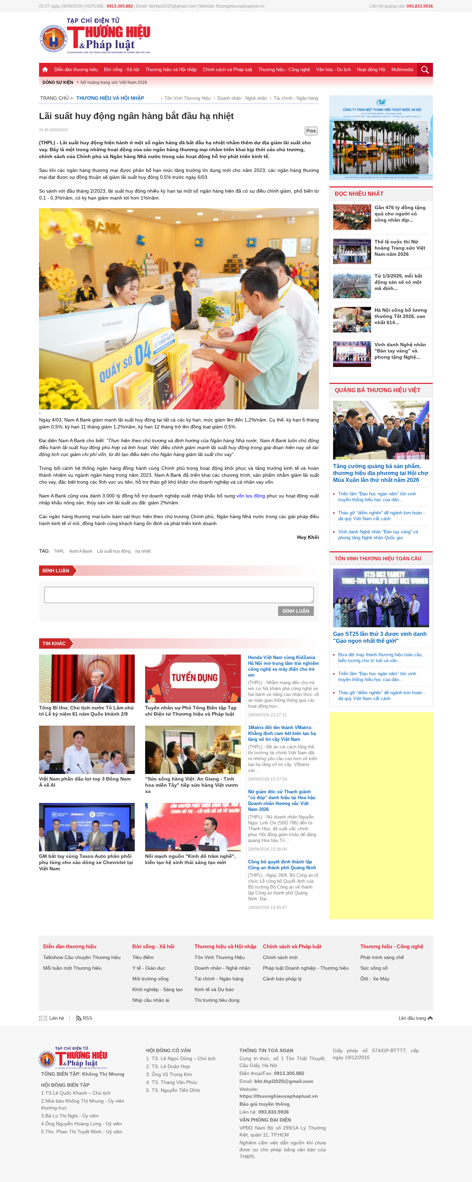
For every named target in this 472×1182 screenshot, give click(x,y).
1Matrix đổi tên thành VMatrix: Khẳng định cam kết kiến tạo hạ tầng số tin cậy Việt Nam (282, 733)
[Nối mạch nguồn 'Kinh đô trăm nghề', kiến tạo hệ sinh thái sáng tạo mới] (193, 827)
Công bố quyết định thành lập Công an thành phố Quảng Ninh (282, 864)
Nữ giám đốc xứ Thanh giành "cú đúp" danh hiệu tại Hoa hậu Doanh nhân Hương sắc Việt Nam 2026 (281, 800)
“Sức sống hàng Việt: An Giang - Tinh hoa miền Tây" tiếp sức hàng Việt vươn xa (191, 785)
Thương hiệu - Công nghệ (284, 69)
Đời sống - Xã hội (121, 69)
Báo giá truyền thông (264, 1104)
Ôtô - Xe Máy (374, 978)
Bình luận (296, 611)
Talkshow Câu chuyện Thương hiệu (82, 957)
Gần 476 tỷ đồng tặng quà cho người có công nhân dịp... (400, 214)
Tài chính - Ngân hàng (296, 98)
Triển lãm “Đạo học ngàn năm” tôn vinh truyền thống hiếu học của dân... (377, 496)
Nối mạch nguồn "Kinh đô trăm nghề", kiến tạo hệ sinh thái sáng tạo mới (190, 859)
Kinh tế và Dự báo (214, 989)
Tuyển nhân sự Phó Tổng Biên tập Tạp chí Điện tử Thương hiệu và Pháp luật (191, 711)
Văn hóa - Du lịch (333, 69)
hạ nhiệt (143, 551)
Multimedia (402, 69)
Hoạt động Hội (371, 69)
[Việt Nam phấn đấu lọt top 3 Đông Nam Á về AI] (87, 750)
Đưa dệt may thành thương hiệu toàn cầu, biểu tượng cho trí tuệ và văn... (380, 657)
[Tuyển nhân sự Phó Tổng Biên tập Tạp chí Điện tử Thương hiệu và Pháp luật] (193, 679)
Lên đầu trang (413, 1018)
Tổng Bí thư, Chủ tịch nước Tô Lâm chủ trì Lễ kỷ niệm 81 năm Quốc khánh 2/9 (86, 711)
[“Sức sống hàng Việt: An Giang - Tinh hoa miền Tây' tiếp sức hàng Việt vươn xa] (193, 750)
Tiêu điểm (143, 957)
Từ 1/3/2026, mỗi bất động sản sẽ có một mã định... (398, 282)
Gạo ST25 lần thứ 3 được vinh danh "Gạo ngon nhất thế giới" (380, 637)
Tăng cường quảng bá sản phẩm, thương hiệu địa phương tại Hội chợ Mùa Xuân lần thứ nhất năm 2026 (380, 473)
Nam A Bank (80, 551)
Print (311, 131)
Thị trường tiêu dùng (217, 1000)
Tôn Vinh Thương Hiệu (187, 98)
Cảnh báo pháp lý (282, 978)
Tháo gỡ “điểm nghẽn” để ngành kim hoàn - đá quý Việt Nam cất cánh (381, 515)
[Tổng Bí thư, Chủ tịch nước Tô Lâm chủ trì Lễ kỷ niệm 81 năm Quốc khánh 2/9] (87, 679)
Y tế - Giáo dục (148, 968)
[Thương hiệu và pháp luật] (72, 1058)
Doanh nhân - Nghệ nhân (242, 98)
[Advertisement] (381, 815)
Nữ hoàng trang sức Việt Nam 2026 (114, 82)
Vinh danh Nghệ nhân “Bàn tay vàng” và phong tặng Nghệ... (400, 351)
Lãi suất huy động (114, 551)
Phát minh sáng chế (382, 957)
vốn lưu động (250, 495)
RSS (87, 1018)
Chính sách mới (280, 957)
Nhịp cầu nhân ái (150, 1000)
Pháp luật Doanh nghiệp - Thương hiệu (306, 968)
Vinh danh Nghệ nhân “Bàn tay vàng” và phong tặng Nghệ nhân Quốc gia (378, 534)
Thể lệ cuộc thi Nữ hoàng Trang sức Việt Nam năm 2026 (400, 248)
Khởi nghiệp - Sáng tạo (157, 989)
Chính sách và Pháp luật (227, 69)
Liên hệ (56, 1018)
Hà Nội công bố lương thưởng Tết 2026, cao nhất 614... (401, 316)
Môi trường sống (150, 978)
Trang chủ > (56, 98)
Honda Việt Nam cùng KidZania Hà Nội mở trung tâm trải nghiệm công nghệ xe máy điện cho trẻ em (283, 666)
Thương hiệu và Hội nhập (171, 69)
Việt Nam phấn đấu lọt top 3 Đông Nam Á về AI (85, 782)
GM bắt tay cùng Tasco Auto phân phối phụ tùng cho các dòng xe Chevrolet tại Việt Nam (86, 862)
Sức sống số (374, 968)
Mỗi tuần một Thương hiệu (72, 968)
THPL (59, 551)
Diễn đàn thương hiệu (76, 69)
